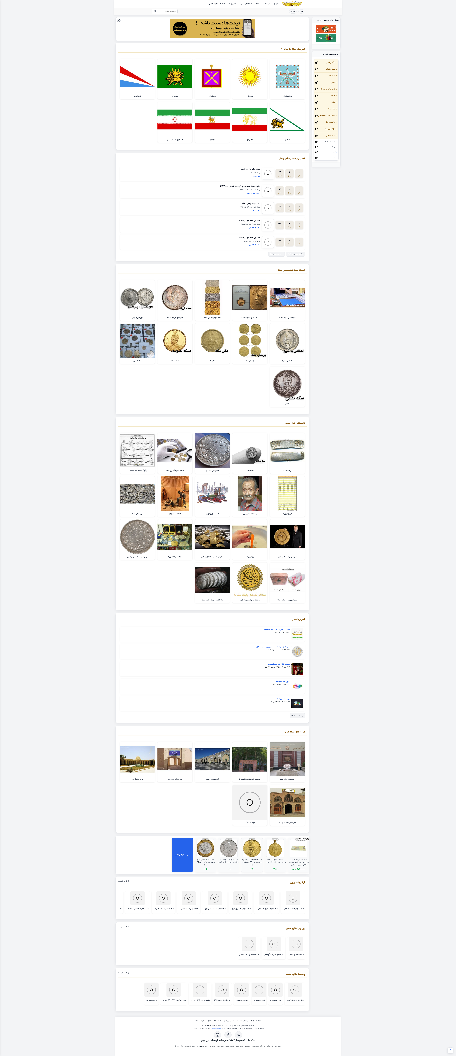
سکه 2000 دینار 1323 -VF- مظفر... (174, 1000)
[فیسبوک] (228, 1034)
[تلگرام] (238, 1034)
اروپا (334, 152)
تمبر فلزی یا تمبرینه (327, 89)
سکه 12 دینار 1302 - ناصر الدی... (293, 908)
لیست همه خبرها (297, 715)
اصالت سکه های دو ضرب (250, 169)
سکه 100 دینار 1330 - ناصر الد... (188, 908)
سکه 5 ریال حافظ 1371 (222, 1000)
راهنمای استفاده (242, 1020)
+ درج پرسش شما (276, 254)
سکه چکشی (330, 62)
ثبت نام (292, 11)
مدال (333, 82)
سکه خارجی (330, 135)
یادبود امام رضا (151, 1000)
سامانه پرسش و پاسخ (295, 254)
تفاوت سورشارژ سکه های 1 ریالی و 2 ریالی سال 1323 (240, 186)
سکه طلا (332, 75)
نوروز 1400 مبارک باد (283, 699)
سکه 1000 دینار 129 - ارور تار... (200, 1000)
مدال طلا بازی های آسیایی (295, 1000)
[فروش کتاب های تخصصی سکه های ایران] (326, 32)
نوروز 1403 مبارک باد (283, 681)
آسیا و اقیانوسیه (330, 141)
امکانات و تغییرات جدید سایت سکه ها (277, 629)
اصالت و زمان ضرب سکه (251, 203)
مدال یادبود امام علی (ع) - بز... (273, 954)
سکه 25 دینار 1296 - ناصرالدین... (214, 908)
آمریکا (334, 157)
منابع (209, 1020)
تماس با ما (217, 1020)
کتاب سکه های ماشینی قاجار (249, 954)
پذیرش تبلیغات (200, 1020)
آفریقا (334, 147)
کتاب (333, 95)
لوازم (333, 102)
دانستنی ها (330, 122)
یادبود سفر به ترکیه (259, 1000)
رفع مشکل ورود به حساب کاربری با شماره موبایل (273, 647)
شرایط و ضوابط (256, 1020)
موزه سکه (331, 109)
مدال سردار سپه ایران (241, 1000)
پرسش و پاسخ (229, 1020)
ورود (301, 11)
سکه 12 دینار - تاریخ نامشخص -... (266, 908)
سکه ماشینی (330, 69)
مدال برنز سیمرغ (275, 1000)
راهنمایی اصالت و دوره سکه (249, 220)
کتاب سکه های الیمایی (296, 954)
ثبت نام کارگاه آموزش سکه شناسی (278, 664)
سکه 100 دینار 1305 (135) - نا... (137, 908)
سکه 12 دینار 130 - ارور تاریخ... (240, 908)
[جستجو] (155, 11)
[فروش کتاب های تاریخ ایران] (326, 41)
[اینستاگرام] (217, 1034)
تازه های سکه (330, 129)
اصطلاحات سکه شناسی (326, 115)
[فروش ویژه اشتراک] (212, 29)
